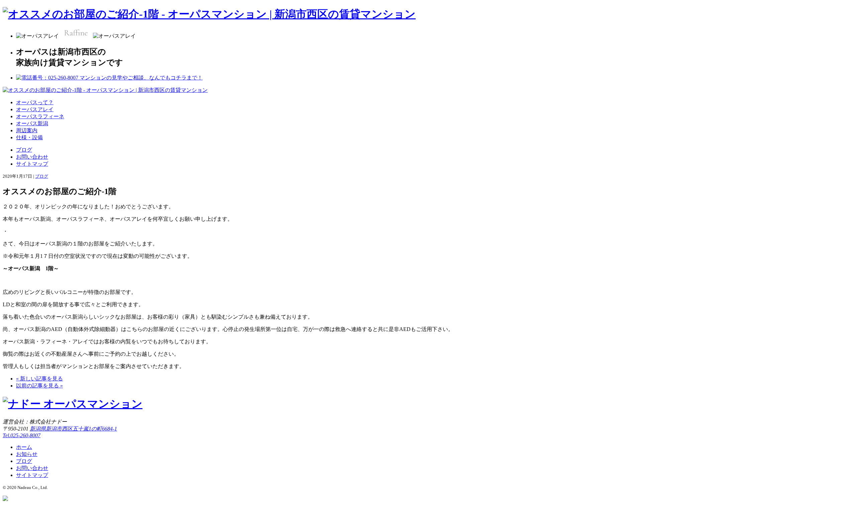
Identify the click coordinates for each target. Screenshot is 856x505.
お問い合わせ (32, 157)
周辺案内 (26, 130)
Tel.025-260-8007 (21, 435)
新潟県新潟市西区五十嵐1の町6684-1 (73, 429)
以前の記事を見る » (39, 385)
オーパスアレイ (35, 109)
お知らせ (26, 454)
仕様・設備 (29, 137)
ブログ (24, 150)
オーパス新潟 (32, 123)
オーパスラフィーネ (40, 116)
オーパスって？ (35, 102)
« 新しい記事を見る (39, 378)
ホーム (24, 447)
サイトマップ (32, 164)
